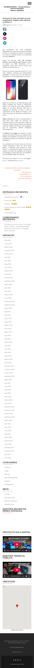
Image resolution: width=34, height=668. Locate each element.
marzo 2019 (8, 396)
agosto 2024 (8, 284)
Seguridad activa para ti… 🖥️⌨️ (14, 197)
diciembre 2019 (9, 366)
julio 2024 (7, 288)
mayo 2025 (7, 264)
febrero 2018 (8, 441)
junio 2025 (7, 260)
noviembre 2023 (9, 301)
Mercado (7, 474)
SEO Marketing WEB (10, 477)
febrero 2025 (8, 271)
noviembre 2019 (9, 369)
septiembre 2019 (9, 376)
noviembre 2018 (9, 410)
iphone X (5, 160)
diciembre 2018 (9, 407)
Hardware (21, 158)
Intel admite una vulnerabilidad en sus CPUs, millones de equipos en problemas (24, 176)
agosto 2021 (8, 332)
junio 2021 (7, 335)
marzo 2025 (8, 267)
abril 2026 (7, 240)
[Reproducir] (5, 550)
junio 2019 (7, 386)
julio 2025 (7, 257)
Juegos (6, 471)
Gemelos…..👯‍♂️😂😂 (10, 204)
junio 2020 (7, 349)
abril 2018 (7, 434)
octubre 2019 (8, 373)
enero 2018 (7, 444)
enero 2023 (7, 322)
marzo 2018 (8, 437)
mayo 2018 (7, 430)
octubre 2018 (8, 413)
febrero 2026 (8, 247)
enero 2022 (7, 328)
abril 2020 (7, 352)
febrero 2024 (8, 294)
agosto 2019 (8, 379)
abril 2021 (7, 339)
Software (7, 481)
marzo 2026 (8, 243)
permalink (20, 160)
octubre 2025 (8, 254)
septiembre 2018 (9, 417)
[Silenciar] (26, 550)
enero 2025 (7, 274)
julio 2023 (7, 311)
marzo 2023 (8, 318)
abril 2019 (7, 393)
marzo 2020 (8, 356)
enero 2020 (7, 362)
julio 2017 (7, 454)
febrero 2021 (8, 342)
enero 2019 (7, 403)
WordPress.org (9, 504)
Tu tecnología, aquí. (10, 212)
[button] (17, 606)
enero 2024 (7, 298)
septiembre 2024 (9, 281)
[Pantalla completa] (29, 550)
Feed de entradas (9, 497)
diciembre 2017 (9, 447)
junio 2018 (7, 427)
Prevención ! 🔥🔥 (10, 200)
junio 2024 (7, 291)
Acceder (7, 494)
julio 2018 (7, 424)
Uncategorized (8, 484)
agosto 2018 (8, 420)
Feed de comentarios (10, 501)
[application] (17, 544)
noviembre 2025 (9, 250)
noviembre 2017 (9, 451)
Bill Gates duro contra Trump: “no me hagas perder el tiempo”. (16, 228)
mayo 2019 (7, 390)
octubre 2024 (8, 277)
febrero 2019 (8, 400)
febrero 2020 (8, 359)
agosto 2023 (8, 308)
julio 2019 (7, 383)
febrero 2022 (8, 325)
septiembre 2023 (9, 305)
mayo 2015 (7, 458)
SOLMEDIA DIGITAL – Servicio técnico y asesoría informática (17, 7)
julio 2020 (7, 345)
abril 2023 (7, 315)
